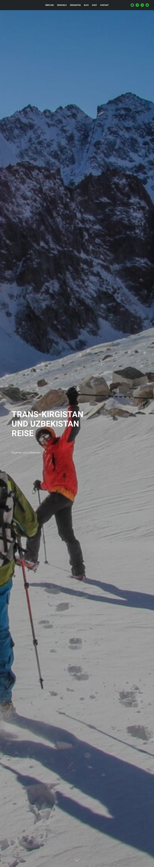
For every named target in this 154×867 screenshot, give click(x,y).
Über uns (49, 5)
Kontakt (104, 5)
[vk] (142, 5)
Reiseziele (62, 5)
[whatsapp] (132, 5)
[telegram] (137, 5)
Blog (86, 5)
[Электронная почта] (147, 5)
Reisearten (75, 5)
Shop (94, 5)
